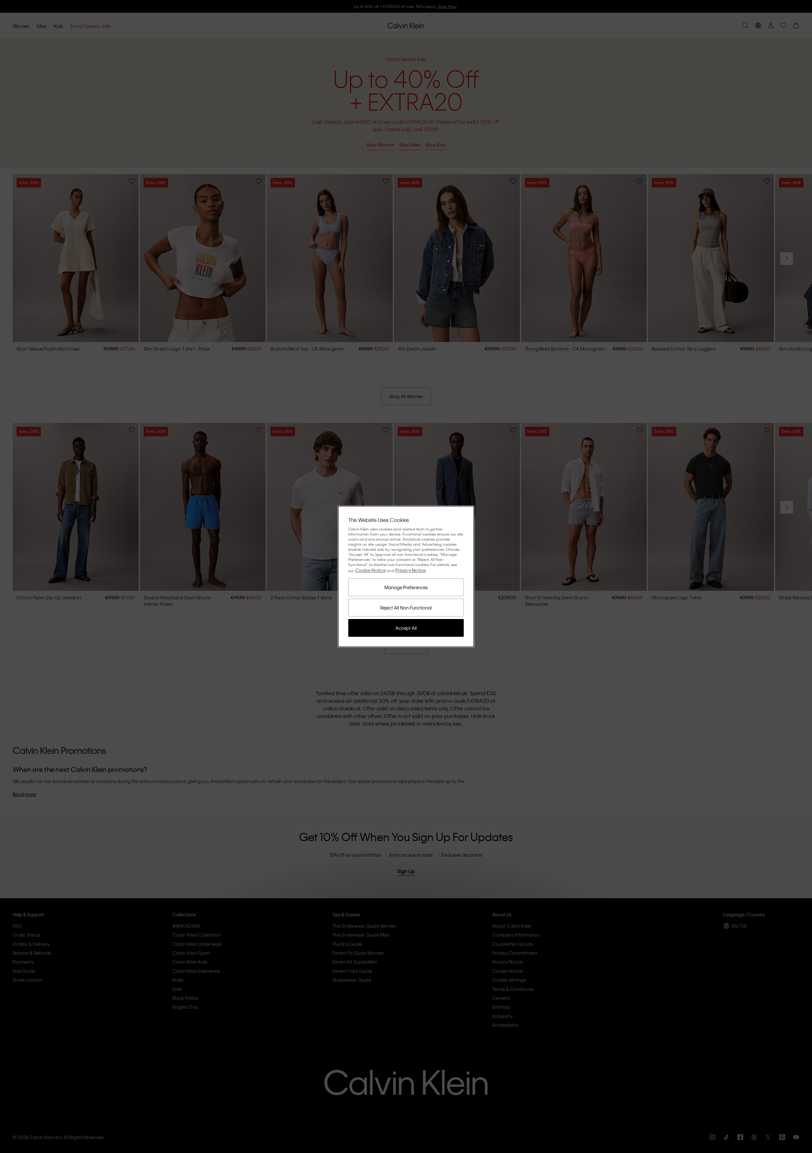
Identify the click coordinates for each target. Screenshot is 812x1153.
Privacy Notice (410, 570)
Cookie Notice (370, 570)
